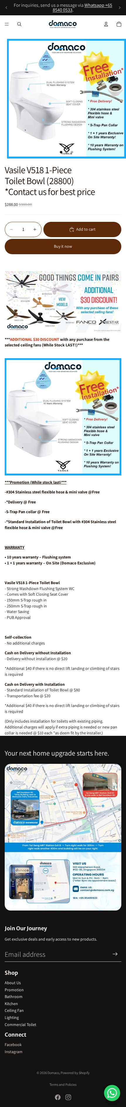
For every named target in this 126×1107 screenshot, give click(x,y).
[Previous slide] (6, 7)
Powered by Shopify (75, 1072)
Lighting (12, 1017)
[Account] (106, 24)
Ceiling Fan (14, 1010)
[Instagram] (68, 1097)
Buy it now (63, 246)
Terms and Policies (63, 1084)
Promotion (14, 989)
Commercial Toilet (20, 1024)
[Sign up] (115, 954)
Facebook (13, 1044)
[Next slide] (119, 7)
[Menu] (6, 24)
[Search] (19, 24)
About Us (13, 982)
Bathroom (14, 996)
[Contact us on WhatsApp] (112, 1093)
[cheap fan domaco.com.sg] (63, 302)
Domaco (53, 1072)
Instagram (14, 1051)
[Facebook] (57, 1097)
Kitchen (11, 1003)
